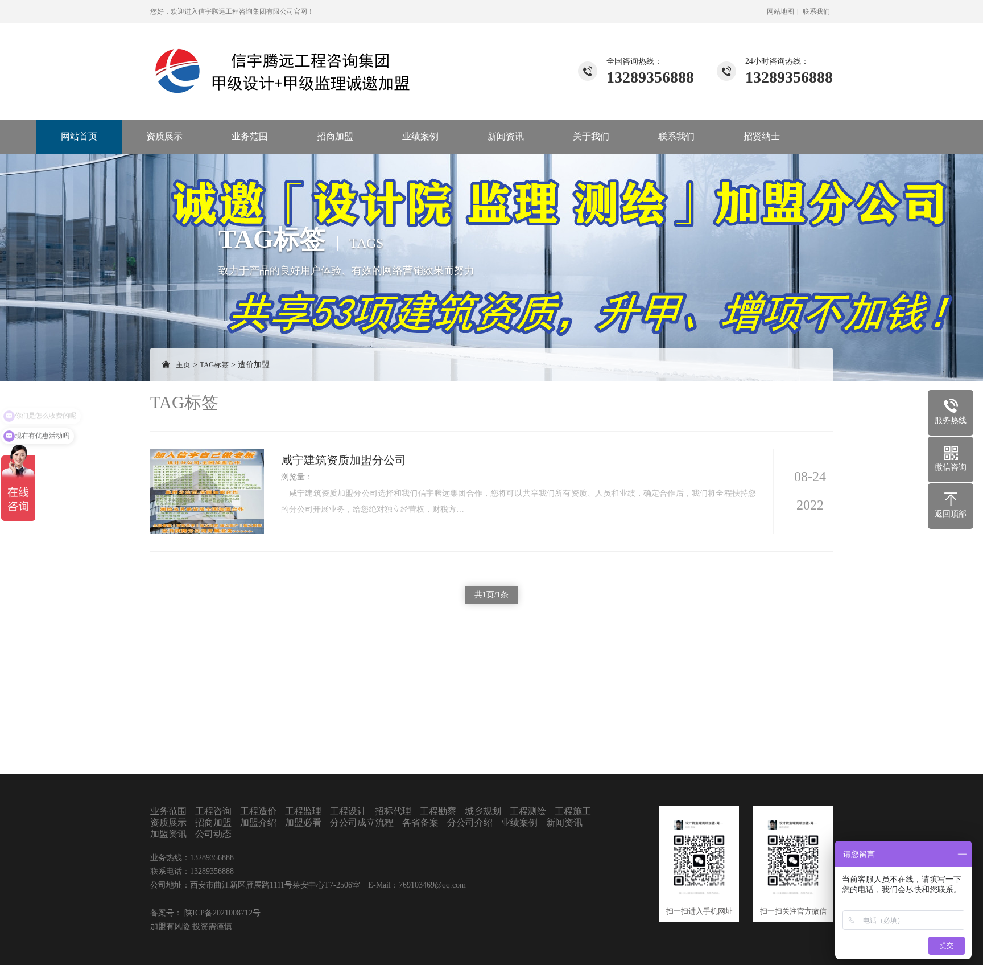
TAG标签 (214, 364)
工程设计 (348, 811)
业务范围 (250, 136)
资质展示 (164, 136)
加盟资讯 (168, 834)
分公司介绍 (470, 822)
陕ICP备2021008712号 (221, 913)
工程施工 (573, 811)
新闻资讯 (506, 136)
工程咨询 (213, 811)
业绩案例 (420, 136)
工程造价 (258, 811)
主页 (183, 364)
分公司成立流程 (362, 822)
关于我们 (591, 136)
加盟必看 (303, 822)
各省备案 (420, 822)
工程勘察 (438, 811)
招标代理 (393, 811)
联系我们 (816, 11)
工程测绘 (528, 811)
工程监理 (303, 811)
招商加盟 (335, 136)
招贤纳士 (762, 136)
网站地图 (780, 11)
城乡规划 (483, 811)
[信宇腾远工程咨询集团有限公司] (284, 58)
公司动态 (213, 834)
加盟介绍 (258, 822)
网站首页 (79, 136)
